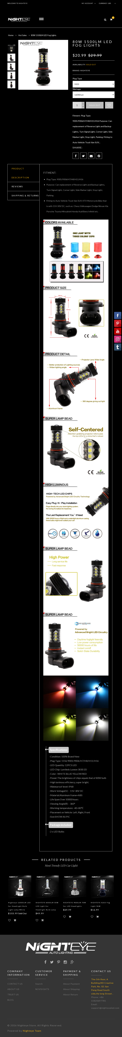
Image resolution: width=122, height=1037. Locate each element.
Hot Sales (22, 35)
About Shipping (71, 989)
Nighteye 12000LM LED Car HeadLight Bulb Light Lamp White (19, 906)
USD (109, 3)
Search (39, 984)
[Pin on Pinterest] (99, 156)
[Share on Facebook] (76, 156)
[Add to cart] (15, 920)
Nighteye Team (32, 1030)
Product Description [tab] (20, 173)
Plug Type (77, 78)
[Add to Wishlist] (109, 105)
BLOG (10, 1000)
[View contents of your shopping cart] (111, 19)
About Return (70, 994)
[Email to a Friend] (91, 156)
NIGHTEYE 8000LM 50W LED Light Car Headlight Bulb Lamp (47, 906)
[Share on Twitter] (83, 156)
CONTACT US (15, 984)
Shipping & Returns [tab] (25, 195)
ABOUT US (13, 989)
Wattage (77, 89)
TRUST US (13, 994)
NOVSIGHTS (42, 989)
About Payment (71, 984)
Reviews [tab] (17, 186)
